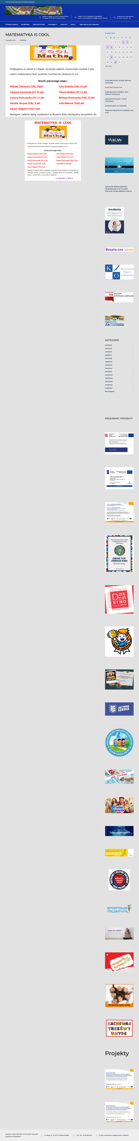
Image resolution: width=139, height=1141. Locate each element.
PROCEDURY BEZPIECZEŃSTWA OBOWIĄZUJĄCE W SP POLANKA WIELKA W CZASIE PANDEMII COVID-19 (118, 189)
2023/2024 (109, 378)
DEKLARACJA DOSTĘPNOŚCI (89, 24)
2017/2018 (108, 358)
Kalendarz (25, 24)
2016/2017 (108, 355)
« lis (106, 66)
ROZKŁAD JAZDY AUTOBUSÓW (116, 106)
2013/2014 (108, 345)
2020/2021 (108, 368)
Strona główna (11, 24)
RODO (73, 24)
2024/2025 (109, 381)
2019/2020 (108, 365)
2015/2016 (23, 40)
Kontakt (64, 24)
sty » (110, 66)
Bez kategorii (109, 391)
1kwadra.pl (17, 1136)
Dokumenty (52, 24)
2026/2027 (109, 388)
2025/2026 (108, 385)
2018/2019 (108, 362)
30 (115, 62)
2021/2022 (108, 372)
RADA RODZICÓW (39, 24)
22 (111, 57)
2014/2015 (108, 348)
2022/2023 (109, 375)
